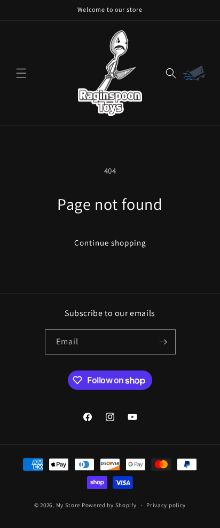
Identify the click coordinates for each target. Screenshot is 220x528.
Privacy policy (166, 505)
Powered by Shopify (109, 505)
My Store (68, 505)
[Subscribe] (163, 341)
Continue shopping (110, 243)
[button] (21, 73)
